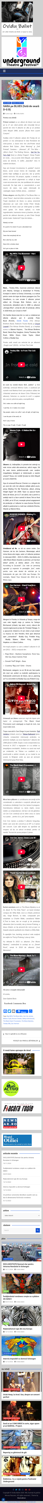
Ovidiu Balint (20, 113)
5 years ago (9, 113)
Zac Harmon (15, 1023)
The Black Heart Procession (12, 1021)
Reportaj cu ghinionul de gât (15, 1452)
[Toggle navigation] (4, 71)
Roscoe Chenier (17, 1018)
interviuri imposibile (10, 1353)
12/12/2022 (9, 1361)
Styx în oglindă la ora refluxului (16, 1034)
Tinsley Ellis (6, 1023)
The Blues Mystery (27, 1021)
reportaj (24, 1447)
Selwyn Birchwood (28, 1018)
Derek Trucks (22, 321)
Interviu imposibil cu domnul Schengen (16, 1187)
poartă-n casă (8, 1259)
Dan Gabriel (7, 103)
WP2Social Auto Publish (13, 1502)
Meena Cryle (7, 1018)
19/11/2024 (9, 1269)
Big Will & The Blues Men (14, 1016)
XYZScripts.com (31, 1502)
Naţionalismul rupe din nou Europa (15, 1179)
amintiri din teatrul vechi (12, 1389)
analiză (6, 1291)
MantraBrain (21, 1498)
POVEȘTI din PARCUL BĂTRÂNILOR (25, 1041)
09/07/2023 (9, 1302)
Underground (25, 1473)
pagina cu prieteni (17, 103)
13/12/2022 (9, 1332)
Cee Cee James (28, 1016)
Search (38, 1230)
